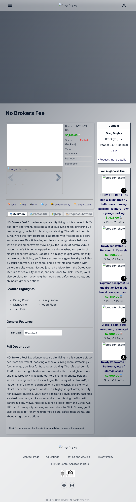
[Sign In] (124, 5)
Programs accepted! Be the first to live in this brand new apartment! (114, 287)
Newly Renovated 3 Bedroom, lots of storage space (114, 366)
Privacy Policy (105, 456)
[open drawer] (10, 5)
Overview (19, 214)
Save (13, 204)
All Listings (52, 456)
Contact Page (31, 456)
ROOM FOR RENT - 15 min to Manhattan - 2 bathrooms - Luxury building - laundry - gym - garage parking (113, 204)
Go (112, 151)
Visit (45, 204)
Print (34, 204)
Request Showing (80, 214)
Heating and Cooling (78, 456)
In (116, 151)
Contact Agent (84, 204)
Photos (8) (40, 214)
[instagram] (72, 485)
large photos (19, 169)
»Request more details (112, 159)
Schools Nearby (61, 204)
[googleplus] (64, 485)
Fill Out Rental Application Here (70, 463)
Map (24, 204)
